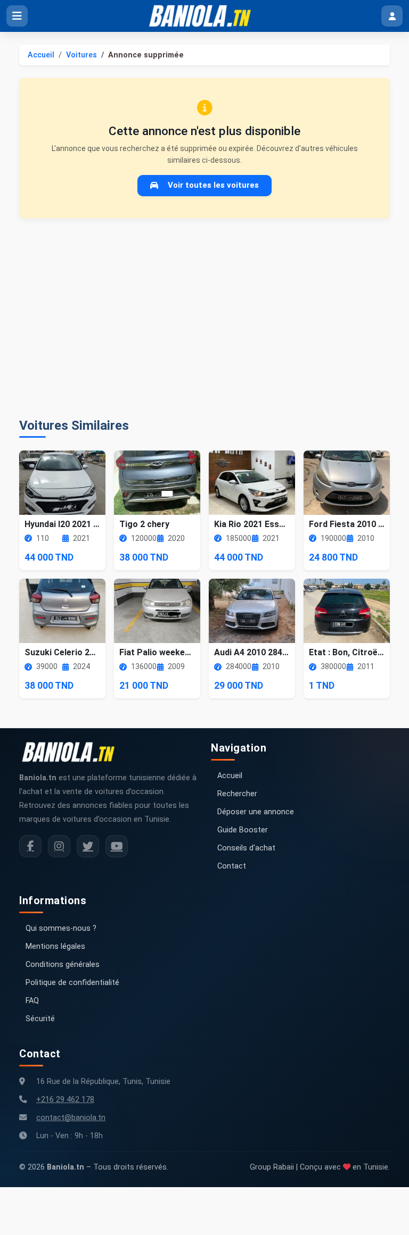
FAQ (32, 1000)
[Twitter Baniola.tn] (88, 846)
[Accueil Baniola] (204, 16)
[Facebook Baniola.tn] (30, 846)
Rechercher (237, 793)
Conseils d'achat (246, 848)
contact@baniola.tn (70, 1117)
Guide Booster (242, 830)
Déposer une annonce (255, 811)
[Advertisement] (204, 318)
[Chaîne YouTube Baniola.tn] (116, 846)
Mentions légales (55, 946)
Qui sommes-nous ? (61, 928)
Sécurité (40, 1018)
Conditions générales (63, 964)
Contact (231, 866)
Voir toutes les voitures (213, 185)
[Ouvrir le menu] (17, 16)
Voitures (81, 55)
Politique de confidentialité (72, 982)
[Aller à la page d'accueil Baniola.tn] (72, 752)
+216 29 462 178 (65, 1099)
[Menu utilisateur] (392, 16)
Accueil (41, 55)
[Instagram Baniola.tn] (59, 846)
